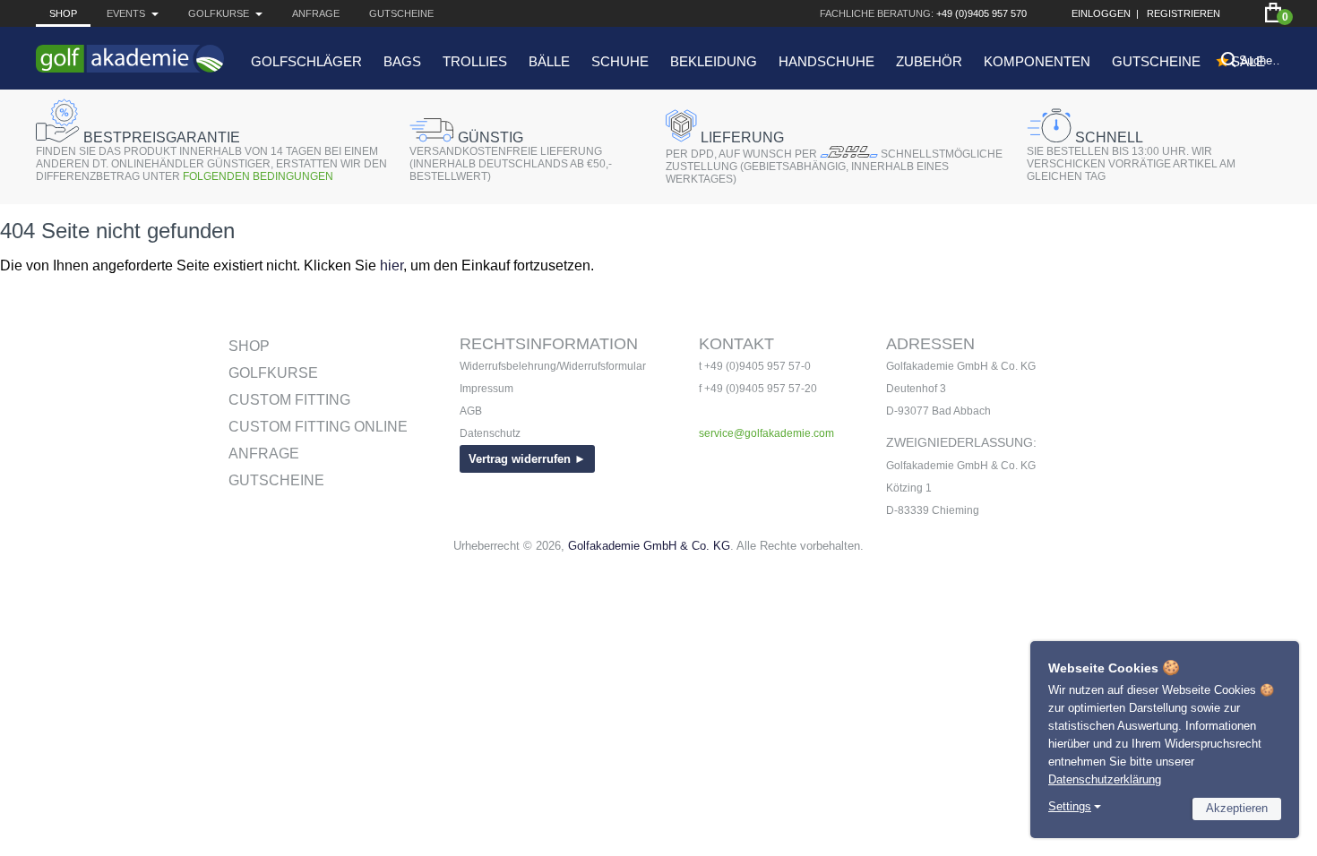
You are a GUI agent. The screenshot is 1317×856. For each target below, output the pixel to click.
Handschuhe (826, 61)
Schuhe (620, 61)
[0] (1273, 12)
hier (391, 265)
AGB (471, 411)
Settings (1069, 806)
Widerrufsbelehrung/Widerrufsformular (553, 366)
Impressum (486, 388)
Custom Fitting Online (318, 426)
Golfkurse (273, 373)
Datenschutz (490, 433)
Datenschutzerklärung (1104, 779)
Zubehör (929, 61)
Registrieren (1183, 13)
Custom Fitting (289, 399)
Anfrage (316, 13)
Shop (63, 13)
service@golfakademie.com (766, 433)
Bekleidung (713, 61)
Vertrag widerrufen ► (527, 459)
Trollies (475, 61)
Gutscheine (401, 13)
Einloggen (1101, 13)
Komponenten (1037, 61)
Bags (402, 61)
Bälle (549, 61)
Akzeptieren (1237, 808)
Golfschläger (306, 61)
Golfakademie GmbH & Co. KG (649, 545)
